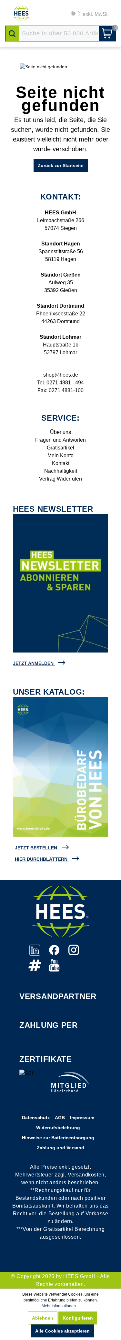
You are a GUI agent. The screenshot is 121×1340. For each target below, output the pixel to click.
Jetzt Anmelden (33, 663)
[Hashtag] (35, 968)
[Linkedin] (35, 953)
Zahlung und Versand (60, 1147)
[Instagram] (74, 953)
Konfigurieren (78, 1318)
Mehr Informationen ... (61, 1306)
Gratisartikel (60, 447)
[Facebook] (55, 953)
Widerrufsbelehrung (58, 1127)
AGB (60, 1117)
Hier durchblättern (41, 859)
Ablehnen (42, 1318)
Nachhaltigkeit (60, 471)
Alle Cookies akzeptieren (62, 1331)
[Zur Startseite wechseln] (21, 13)
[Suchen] (12, 33)
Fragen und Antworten (60, 440)
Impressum (82, 1117)
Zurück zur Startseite (61, 165)
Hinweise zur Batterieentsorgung (58, 1137)
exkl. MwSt (95, 14)
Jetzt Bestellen (36, 847)
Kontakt (60, 463)
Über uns (60, 432)
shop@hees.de (60, 375)
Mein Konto (60, 455)
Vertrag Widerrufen (60, 479)
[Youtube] (54, 968)
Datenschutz (36, 1117)
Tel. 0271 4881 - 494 (60, 382)
